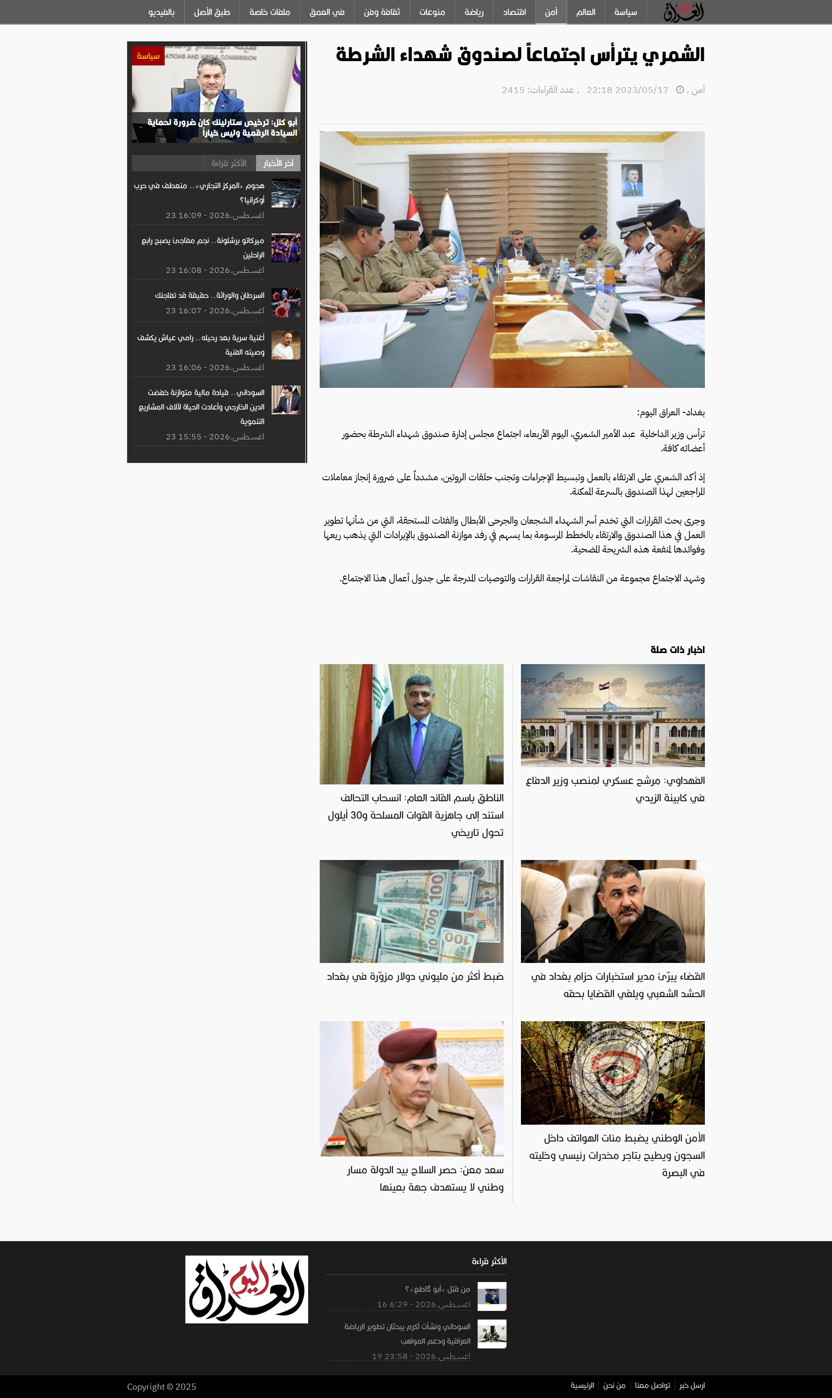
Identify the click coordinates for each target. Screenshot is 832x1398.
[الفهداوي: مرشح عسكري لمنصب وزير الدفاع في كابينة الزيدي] (613, 669)
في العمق (327, 12)
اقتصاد (514, 12)
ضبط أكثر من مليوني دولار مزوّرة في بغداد (415, 976)
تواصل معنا (652, 1385)
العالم (585, 12)
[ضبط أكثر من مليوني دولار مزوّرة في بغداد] (412, 865)
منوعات (432, 12)
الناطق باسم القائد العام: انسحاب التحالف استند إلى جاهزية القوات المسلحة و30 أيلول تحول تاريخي (416, 815)
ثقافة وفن (382, 12)
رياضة (474, 12)
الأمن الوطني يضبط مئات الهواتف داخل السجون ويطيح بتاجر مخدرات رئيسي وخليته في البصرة (617, 1155)
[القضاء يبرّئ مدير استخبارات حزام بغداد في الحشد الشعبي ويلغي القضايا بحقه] (613, 865)
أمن (551, 12)
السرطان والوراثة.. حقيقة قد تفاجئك (209, 295)
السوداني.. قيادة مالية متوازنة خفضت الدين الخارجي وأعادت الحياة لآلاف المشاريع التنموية (201, 407)
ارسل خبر (692, 1385)
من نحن (614, 1385)
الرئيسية (582, 1385)
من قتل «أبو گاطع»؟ (437, 1289)
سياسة (625, 12)
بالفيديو (161, 12)
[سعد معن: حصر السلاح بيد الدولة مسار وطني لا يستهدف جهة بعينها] (412, 1026)
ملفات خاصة (269, 12)
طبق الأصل (212, 12)
